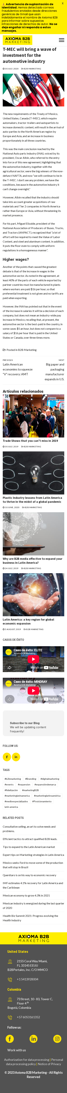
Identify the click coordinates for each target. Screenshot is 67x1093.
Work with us (16, 1050)
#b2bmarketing (13, 778)
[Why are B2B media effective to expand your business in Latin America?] (33, 533)
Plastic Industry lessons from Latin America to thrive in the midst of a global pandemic (32, 500)
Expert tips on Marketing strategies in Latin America (33, 854)
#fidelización (11, 790)
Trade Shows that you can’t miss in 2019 (30, 441)
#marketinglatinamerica (17, 795)
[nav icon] (61, 40)
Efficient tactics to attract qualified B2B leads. (30, 839)
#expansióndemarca (45, 784)
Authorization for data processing (26, 1059)
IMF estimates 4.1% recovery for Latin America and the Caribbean (33, 885)
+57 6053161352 (28, 1017)
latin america (11, 806)
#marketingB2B (30, 790)
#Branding (30, 778)
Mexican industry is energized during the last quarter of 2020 (33, 905)
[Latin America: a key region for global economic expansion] (33, 594)
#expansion (24, 784)
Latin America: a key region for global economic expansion (28, 621)
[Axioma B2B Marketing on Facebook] (7, 757)
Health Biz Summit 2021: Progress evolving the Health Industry (30, 918)
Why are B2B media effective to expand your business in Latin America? (32, 561)
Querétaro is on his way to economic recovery (29, 875)
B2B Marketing (32, 69)
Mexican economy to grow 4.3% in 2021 (26, 895)
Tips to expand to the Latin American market (29, 846)
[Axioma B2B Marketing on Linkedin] (16, 757)
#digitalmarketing (50, 778)
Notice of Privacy (49, 1064)
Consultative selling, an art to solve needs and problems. (29, 829)
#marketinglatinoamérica (47, 795)
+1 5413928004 (27, 979)
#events (9, 784)
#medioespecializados (16, 801)
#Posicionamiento (42, 801)
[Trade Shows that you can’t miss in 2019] (33, 416)
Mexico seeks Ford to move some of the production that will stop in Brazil (33, 865)
